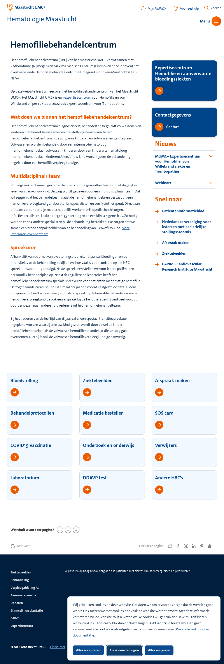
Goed (59, 529)
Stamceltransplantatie (26, 610)
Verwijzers (166, 445)
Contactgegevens (173, 115)
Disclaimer (57, 647)
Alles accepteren (88, 650)
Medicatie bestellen (103, 413)
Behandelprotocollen (32, 413)
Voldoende (67, 529)
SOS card (164, 413)
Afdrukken (24, 546)
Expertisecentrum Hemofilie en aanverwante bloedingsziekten (183, 73)
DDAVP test (95, 478)
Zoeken (216, 8)
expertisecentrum (77, 97)
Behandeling (19, 580)
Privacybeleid (186, 629)
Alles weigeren (159, 650)
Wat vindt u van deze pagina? (32, 529)
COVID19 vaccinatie (30, 445)
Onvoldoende (75, 529)
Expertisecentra (21, 626)
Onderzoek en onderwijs (108, 445)
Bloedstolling (24, 380)
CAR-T (14, 618)
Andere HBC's (169, 478)
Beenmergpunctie (23, 595)
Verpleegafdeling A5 (24, 587)
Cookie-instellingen (124, 650)
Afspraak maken (172, 380)
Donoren (16, 603)
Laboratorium (24, 478)
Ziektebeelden (98, 380)
